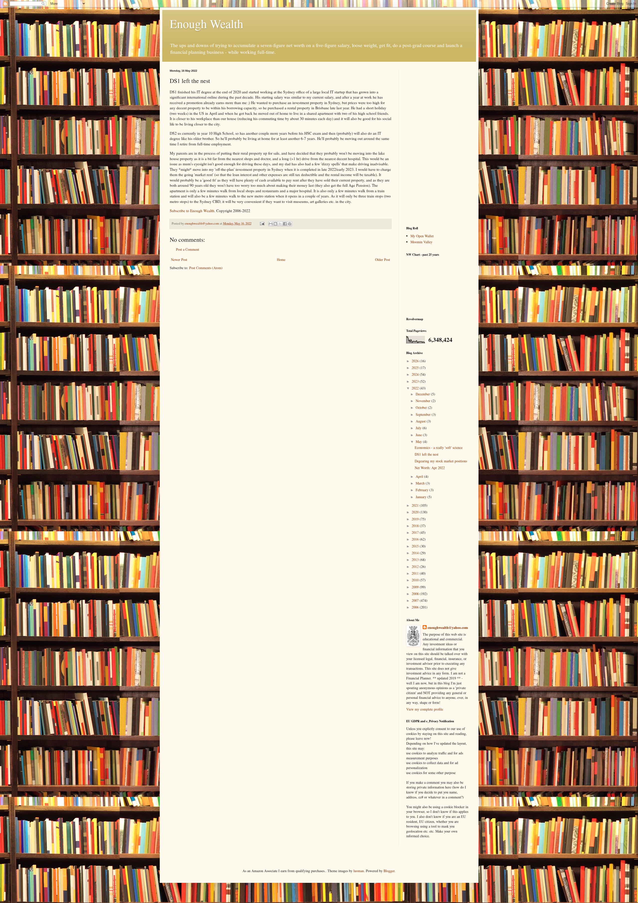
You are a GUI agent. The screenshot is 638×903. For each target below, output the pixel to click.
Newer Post (179, 259)
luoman (358, 870)
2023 (416, 381)
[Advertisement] (437, 144)
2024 (416, 374)
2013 (416, 559)
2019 (416, 519)
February (422, 489)
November (423, 400)
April (420, 476)
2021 (416, 505)
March (421, 483)
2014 (416, 552)
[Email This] (270, 223)
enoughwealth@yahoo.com (448, 627)
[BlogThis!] (275, 223)
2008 (416, 593)
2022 (416, 388)
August (421, 421)
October (422, 407)
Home (281, 259)
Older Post (382, 259)
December (423, 394)
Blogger (389, 870)
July (419, 427)
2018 (416, 525)
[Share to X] (280, 223)
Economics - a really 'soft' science (439, 447)
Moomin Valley (421, 242)
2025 (416, 367)
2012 (416, 566)
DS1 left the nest (426, 454)
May (419, 441)
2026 (416, 361)
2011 (416, 573)
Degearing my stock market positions (441, 461)
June (419, 434)
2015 (416, 546)
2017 (416, 532)
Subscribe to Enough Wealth (192, 210)
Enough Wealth (206, 23)
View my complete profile (424, 709)
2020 (416, 512)
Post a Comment (187, 249)
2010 (416, 580)
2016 (416, 539)
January (421, 496)
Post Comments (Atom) (206, 267)
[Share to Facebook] (284, 223)
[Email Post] (261, 223)
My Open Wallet (422, 236)
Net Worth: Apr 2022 (430, 467)
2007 (416, 600)
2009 (416, 587)
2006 (416, 607)
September (424, 414)
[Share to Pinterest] (289, 223)
